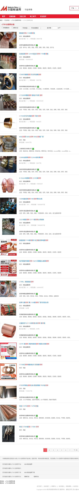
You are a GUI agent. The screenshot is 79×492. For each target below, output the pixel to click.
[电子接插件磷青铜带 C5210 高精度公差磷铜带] (8, 268)
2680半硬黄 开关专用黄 (30, 74)
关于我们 (39, 486)
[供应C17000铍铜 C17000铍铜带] (8, 433)
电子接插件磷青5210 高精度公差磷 (34, 261)
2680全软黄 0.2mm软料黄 (31, 157)
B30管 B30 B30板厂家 (31, 137)
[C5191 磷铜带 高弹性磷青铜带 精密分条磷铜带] (8, 351)
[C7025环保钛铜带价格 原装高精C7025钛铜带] (8, 392)
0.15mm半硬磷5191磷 (30, 178)
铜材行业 (26, 476)
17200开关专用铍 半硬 (30, 116)
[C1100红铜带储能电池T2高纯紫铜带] (8, 371)
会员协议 (75, 486)
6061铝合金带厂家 (29, 472)
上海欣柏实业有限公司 (25, 149)
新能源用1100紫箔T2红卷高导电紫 (33, 240)
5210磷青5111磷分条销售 (31, 219)
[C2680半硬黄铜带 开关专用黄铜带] (8, 81)
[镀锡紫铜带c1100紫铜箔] (8, 40)
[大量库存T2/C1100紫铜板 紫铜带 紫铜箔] (8, 330)
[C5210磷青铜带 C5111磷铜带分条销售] (8, 226)
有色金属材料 (26, 36)
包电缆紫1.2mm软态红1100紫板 (33, 54)
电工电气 (33, 16)
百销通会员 (6, 28)
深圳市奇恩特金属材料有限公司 (28, 107)
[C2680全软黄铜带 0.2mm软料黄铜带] (8, 164)
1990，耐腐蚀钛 (26, 282)
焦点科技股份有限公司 (53, 489)
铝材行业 (36, 476)
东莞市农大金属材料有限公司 (27, 66)
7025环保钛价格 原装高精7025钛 (33, 385)
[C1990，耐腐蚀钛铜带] (8, 288)
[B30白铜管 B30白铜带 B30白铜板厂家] (8, 143)
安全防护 (43, 16)
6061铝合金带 (28, 464)
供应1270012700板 (28, 406)
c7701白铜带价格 (10, 481)
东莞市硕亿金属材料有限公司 (27, 415)
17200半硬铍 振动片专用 (30, 95)
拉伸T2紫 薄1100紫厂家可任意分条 (34, 302)
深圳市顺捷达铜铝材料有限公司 (28, 86)
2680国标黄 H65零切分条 (30, 199)
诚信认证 (15, 28)
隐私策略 (68, 486)
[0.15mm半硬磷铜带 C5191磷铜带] (8, 185)
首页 (3, 16)
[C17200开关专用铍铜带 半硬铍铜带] (8, 123)
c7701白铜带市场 (16, 20)
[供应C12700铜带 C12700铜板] (8, 413)
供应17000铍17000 (29, 427)
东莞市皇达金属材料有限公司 (27, 397)
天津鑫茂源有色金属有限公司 (27, 314)
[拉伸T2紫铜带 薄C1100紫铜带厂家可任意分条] (8, 309)
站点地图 (61, 486)
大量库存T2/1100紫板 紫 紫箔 (32, 323)
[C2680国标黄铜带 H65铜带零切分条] (8, 206)
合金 (24, 140)
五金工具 (23, 16)
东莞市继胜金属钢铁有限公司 (27, 294)
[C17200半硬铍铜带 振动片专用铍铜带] (8, 102)
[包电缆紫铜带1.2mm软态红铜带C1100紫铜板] (8, 61)
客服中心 (53, 486)
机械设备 (12, 16)
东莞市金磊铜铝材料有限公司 (27, 45)
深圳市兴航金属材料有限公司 (27, 211)
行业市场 (28, 9)
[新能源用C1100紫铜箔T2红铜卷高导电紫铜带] (8, 247)
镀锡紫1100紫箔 (27, 33)
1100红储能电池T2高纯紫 (30, 365)
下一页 (75, 450)
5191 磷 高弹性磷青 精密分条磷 (34, 344)
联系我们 (46, 486)
